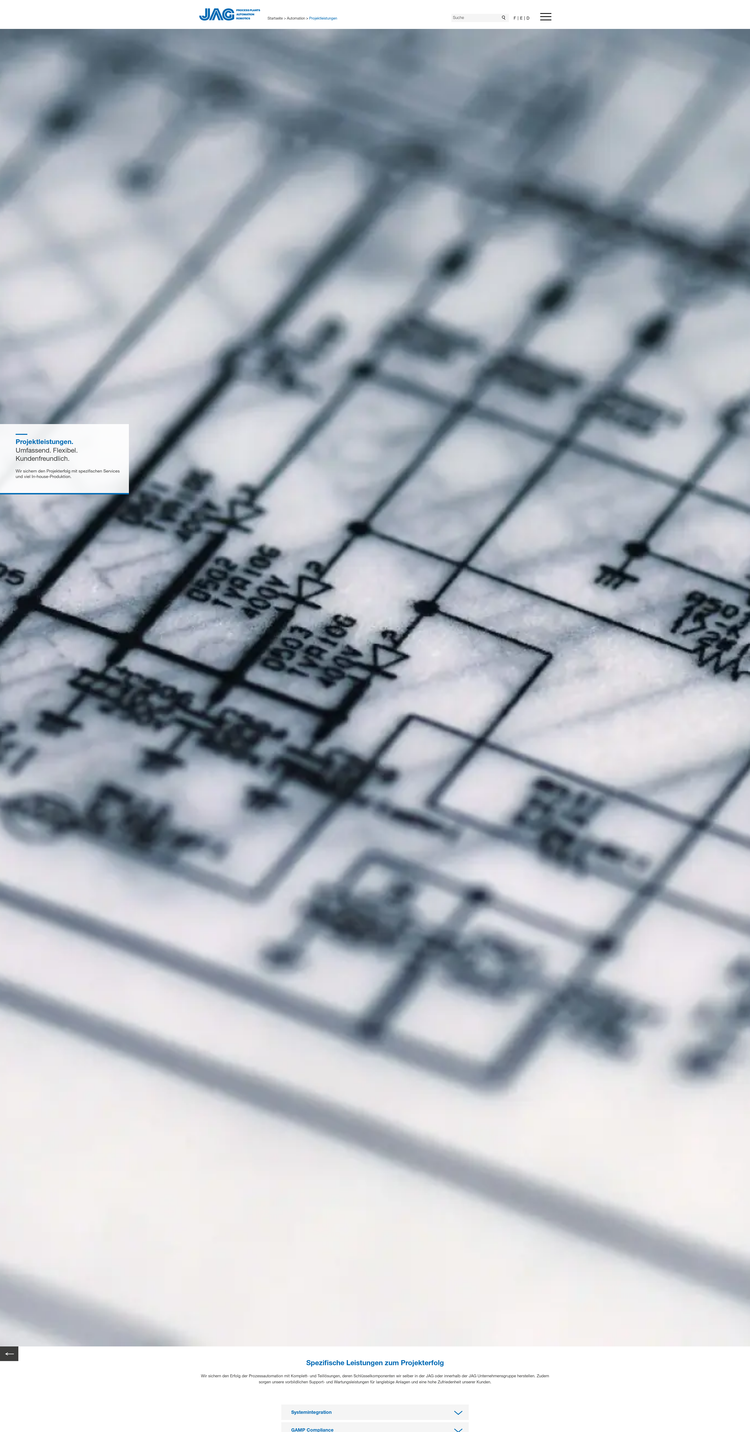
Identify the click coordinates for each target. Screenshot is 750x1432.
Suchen (505, 18)
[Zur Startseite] (229, 14)
